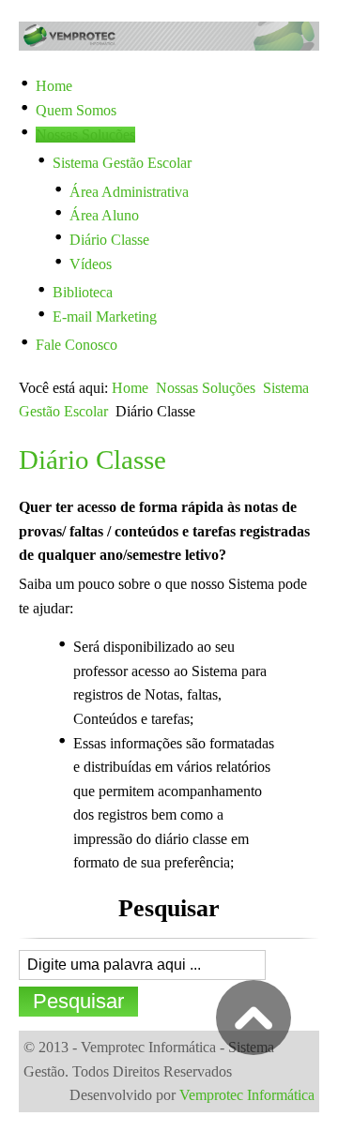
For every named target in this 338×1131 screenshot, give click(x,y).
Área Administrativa (129, 192)
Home (130, 388)
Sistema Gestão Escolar (122, 163)
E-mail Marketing (105, 316)
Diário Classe (109, 240)
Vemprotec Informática (247, 1095)
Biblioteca (83, 292)
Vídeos (90, 264)
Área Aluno (104, 215)
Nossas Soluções (205, 388)
